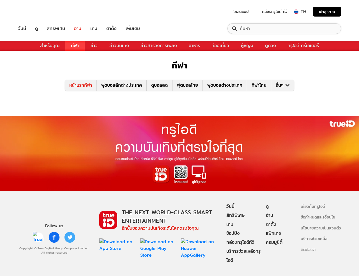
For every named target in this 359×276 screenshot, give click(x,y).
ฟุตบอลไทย (187, 85)
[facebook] (54, 237)
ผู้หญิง (247, 45)
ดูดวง (270, 45)
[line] (38, 237)
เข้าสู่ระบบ (327, 11)
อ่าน (77, 28)
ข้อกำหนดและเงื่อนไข (318, 217)
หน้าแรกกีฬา (80, 85)
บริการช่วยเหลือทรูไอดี (243, 256)
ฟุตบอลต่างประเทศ (224, 85)
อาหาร (194, 45)
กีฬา (75, 45)
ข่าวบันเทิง (119, 45)
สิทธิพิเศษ (56, 28)
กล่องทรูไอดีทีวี (240, 242)
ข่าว (94, 45)
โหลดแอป (241, 11)
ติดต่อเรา (308, 249)
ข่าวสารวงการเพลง (159, 45)
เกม (93, 28)
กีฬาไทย (259, 85)
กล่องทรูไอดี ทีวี (274, 11)
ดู (36, 28)
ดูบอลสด (159, 85)
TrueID (35, 12)
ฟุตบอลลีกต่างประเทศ (121, 85)
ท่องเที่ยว (220, 45)
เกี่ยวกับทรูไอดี (313, 206)
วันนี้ (22, 28)
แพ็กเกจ (273, 233)
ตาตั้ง (111, 28)
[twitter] (69, 237)
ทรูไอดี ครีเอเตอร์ (303, 45)
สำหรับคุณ (49, 45)
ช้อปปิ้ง (233, 233)
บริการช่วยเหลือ (314, 238)
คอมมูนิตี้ (274, 242)
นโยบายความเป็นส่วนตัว (321, 228)
